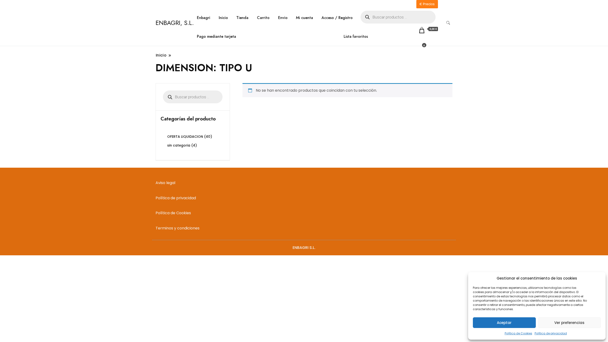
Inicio (223, 17)
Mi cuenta (304, 17)
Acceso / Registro (337, 17)
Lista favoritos (356, 36)
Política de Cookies (518, 333)
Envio (283, 17)
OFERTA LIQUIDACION (185, 136)
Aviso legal (165, 182)
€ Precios (427, 4)
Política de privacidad (551, 333)
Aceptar (504, 322)
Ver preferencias (569, 322)
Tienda (242, 17)
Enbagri (203, 17)
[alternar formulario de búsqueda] (448, 23)
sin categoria (178, 145)
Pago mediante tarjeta (216, 36)
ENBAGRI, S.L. (175, 22)
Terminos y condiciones (178, 228)
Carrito (263, 17)
